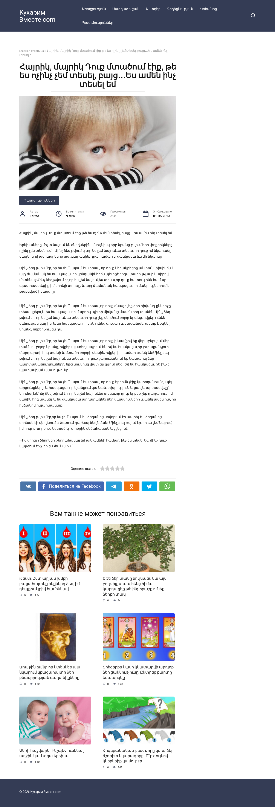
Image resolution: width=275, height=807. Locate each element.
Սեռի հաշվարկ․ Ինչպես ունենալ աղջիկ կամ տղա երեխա (51, 753)
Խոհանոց (208, 9)
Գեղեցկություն (180, 9)
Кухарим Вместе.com (37, 16)
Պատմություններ (97, 23)
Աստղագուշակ (125, 9)
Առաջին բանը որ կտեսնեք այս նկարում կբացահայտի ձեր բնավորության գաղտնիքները (49, 672)
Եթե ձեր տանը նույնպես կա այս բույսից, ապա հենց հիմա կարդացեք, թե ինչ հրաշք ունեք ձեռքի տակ (135, 586)
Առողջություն (94, 9)
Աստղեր (153, 9)
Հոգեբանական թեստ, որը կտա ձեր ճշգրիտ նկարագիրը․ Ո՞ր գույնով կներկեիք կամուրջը (138, 755)
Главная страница (31, 50)
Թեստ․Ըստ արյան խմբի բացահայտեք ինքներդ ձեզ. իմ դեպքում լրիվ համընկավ (49, 583)
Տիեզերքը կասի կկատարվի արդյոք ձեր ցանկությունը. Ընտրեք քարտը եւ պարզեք (138, 672)
